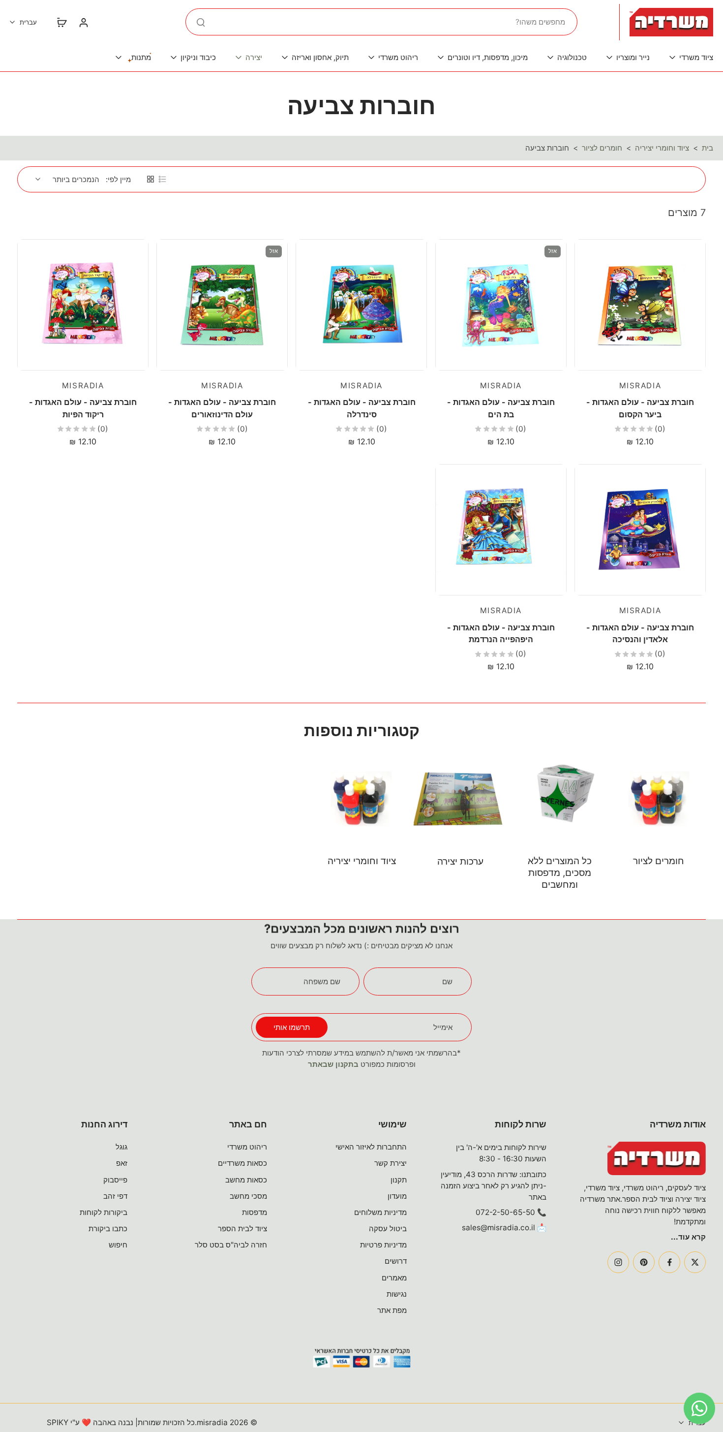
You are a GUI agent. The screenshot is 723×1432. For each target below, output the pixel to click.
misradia (212, 1422)
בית (707, 148)
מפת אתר (392, 1310)
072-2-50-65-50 (505, 1212)
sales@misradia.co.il (498, 1227)
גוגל (121, 1147)
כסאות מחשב (246, 1179)
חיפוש (118, 1244)
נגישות (397, 1294)
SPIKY (57, 1422)
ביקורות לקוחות (103, 1212)
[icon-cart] (61, 22)
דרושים (396, 1261)
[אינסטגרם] (618, 1262)
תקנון (399, 1179)
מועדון (397, 1196)
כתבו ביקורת (108, 1228)
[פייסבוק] (669, 1262)
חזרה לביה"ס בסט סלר (231, 1244)
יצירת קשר (390, 1163)
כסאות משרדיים (242, 1163)
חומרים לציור (602, 148)
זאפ (121, 1163)
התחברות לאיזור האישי (371, 1147)
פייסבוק (115, 1179)
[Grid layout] (150, 179)
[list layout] (162, 179)
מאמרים (394, 1277)
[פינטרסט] (644, 1262)
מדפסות (254, 1212)
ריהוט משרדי (247, 1147)
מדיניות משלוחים (380, 1212)
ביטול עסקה (388, 1228)
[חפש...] (201, 22)
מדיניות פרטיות (383, 1244)
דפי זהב (115, 1196)
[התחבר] (83, 22)
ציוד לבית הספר (242, 1228)
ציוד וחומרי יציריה (662, 148)
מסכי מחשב (248, 1196)
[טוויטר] (695, 1262)
